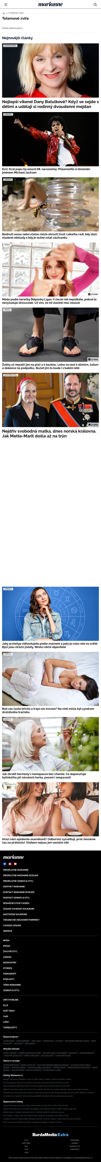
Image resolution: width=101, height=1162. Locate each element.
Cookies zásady (12, 925)
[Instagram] (10, 863)
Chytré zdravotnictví (86, 1053)
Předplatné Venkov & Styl (18, 881)
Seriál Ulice (73, 1053)
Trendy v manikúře (10, 1053)
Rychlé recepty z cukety (52, 1070)
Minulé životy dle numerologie (30, 1053)
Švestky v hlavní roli (28, 1065)
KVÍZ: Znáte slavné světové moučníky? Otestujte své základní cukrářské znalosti (32, 1122)
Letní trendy (18, 1043)
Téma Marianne (12, 985)
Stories (7, 968)
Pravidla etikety (8, 1041)
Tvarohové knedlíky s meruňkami (39, 1067)
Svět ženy (9, 1011)
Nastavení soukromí (15, 914)
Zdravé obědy (30, 1043)
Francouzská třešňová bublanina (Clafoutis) (52, 1065)
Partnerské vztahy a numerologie (55, 1053)
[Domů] (50, 4)
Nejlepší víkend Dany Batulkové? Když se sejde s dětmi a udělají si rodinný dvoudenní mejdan (37, 1079)
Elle (5, 1005)
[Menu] (5, 4)
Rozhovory (9, 962)
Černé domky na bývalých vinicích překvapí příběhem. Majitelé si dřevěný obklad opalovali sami (38, 1096)
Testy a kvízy (36, 1041)
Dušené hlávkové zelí (11, 1065)
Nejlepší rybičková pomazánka (79, 1067)
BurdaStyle (75, 1146)
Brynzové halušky (18, 1070)
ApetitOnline (10, 1000)
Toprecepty (10, 1027)
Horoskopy (9, 974)
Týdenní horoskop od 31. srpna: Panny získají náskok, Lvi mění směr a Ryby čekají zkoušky (35, 1105)
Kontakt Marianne (14, 886)
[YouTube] (15, 863)
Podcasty (8, 979)
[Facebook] (4, 863)
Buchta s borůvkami (34, 1070)
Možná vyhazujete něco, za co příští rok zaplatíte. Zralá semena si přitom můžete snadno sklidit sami (39, 1109)
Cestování (59, 1041)
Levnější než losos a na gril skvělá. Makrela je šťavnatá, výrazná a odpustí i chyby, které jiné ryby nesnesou (42, 1119)
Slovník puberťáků (22, 1041)
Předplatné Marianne (16, 870)
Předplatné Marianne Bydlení (20, 875)
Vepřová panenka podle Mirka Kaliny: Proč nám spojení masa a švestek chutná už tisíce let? (36, 1086)
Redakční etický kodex (16, 903)
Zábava (7, 957)
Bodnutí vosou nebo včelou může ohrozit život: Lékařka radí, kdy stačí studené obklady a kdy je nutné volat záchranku (46, 1089)
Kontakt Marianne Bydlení (18, 892)
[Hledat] (95, 4)
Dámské (74, 1143)
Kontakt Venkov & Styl (16, 897)
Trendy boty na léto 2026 (13, 1055)
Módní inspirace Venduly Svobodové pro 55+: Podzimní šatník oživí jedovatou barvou (33, 1112)
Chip (5, 1016)
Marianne (75, 1140)
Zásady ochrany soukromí (18, 909)
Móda (6, 940)
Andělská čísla (48, 1041)
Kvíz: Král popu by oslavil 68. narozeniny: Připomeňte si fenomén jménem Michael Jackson (36, 1083)
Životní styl (10, 951)
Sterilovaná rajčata (18, 1067)
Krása (6, 946)
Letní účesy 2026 (47, 1055)
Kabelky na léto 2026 (31, 1055)
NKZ (26, 1146)
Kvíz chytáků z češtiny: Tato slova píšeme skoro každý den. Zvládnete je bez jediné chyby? (36, 1116)
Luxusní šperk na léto (63, 1055)
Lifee (6, 1022)
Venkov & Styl (11, 990)
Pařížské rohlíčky (59, 1067)
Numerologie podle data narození (77, 1041)
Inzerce (7, 931)
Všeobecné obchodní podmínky (21, 920)
